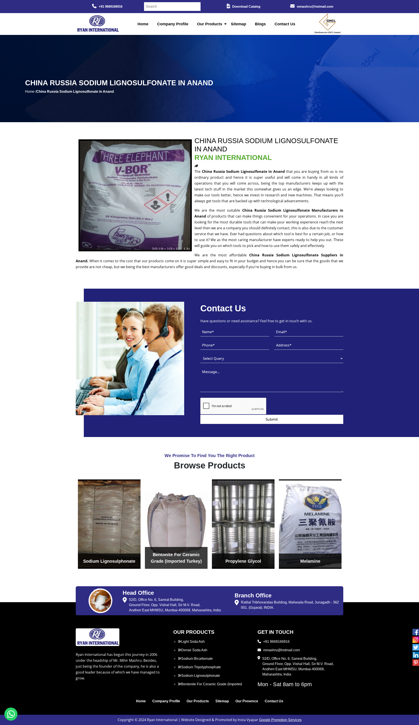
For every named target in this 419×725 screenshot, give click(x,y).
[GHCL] (327, 24)
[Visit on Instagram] (415, 639)
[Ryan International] (97, 24)
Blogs (260, 24)
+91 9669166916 (110, 6)
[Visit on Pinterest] (415, 662)
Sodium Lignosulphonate (200, 675)
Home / (30, 91)
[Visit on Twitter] (415, 647)
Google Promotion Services (280, 720)
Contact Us (285, 24)
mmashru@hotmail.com (315, 6)
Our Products (209, 24)
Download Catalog (246, 6)
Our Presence (246, 701)
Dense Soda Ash (194, 650)
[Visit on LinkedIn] (415, 655)
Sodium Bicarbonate (197, 658)
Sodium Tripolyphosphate (201, 667)
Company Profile (172, 24)
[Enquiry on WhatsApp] (10, 714)
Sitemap (238, 24)
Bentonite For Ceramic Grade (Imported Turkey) (210, 686)
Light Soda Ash (193, 641)
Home (142, 24)
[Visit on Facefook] (415, 632)
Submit (272, 419)
